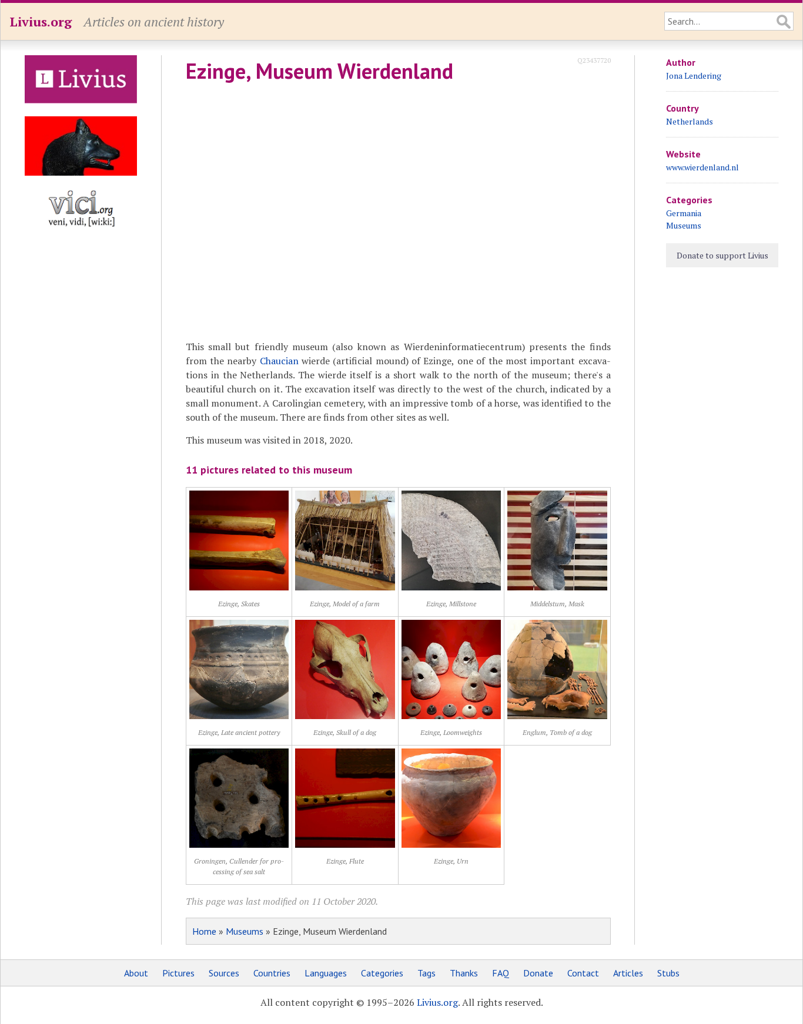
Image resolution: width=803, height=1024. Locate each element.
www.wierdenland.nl (702, 167)
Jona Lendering (693, 75)
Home (204, 931)
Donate (538, 973)
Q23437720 (594, 60)
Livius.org (40, 21)
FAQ (500, 973)
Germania (683, 213)
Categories (382, 973)
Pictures (178, 973)
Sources (224, 973)
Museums (244, 931)
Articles (628, 973)
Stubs (668, 973)
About (136, 973)
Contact (583, 973)
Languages (326, 973)
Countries (271, 973)
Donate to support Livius (722, 255)
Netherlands (689, 121)
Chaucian (279, 360)
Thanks (464, 973)
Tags (426, 973)
